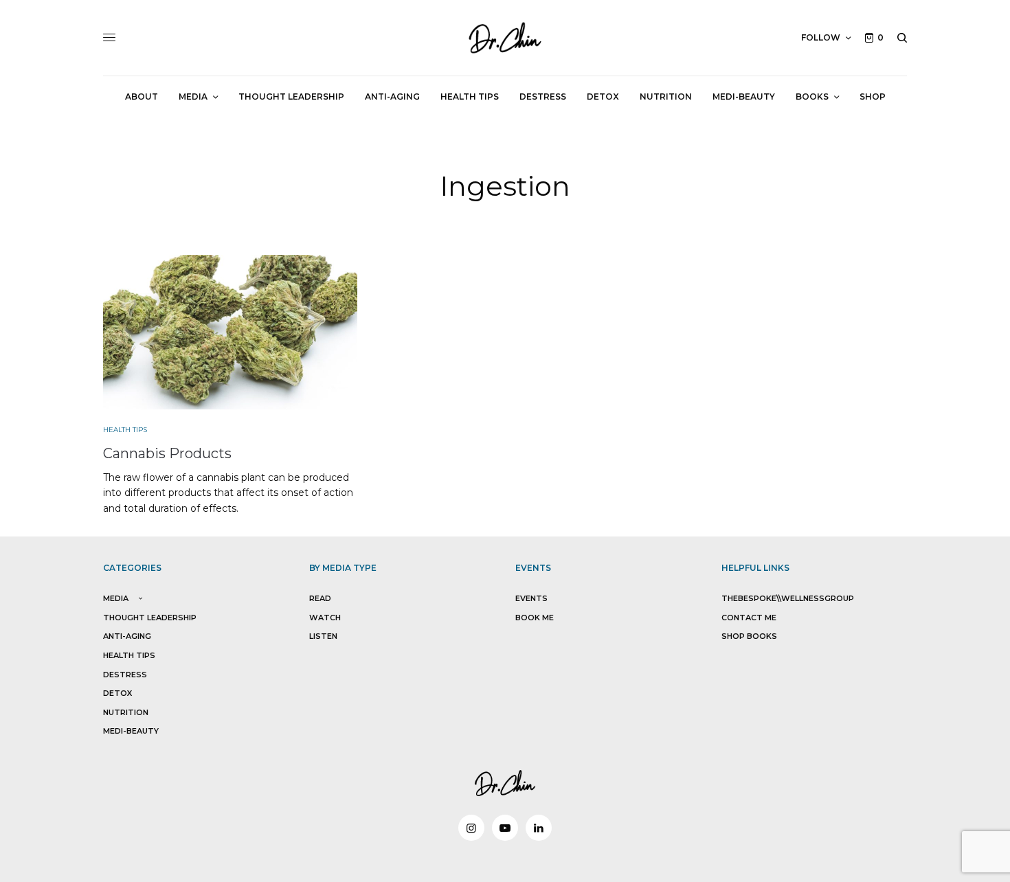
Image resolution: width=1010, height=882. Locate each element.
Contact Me (748, 617)
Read (320, 598)
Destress (125, 674)
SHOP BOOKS (749, 636)
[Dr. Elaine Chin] (505, 38)
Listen (323, 636)
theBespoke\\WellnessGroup (787, 598)
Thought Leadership (150, 617)
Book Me (534, 617)
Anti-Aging (127, 636)
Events (531, 598)
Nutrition (125, 712)
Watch (325, 617)
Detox (117, 693)
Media (115, 598)
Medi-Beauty (131, 731)
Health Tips (125, 429)
